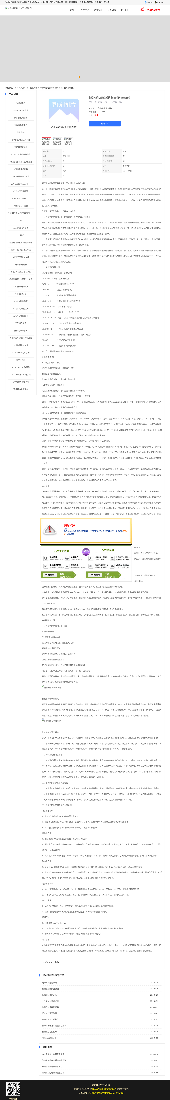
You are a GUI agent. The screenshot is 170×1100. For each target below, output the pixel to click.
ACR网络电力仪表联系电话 (53, 1054)
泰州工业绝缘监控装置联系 (53, 1073)
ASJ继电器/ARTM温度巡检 (21, 162)
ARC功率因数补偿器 (20, 257)
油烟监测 (21, 133)
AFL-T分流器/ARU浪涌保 (20, 375)
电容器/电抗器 (21, 265)
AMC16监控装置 (21, 301)
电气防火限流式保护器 (21, 140)
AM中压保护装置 (21, 206)
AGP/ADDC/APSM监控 (21, 199)
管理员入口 (111, 1093)
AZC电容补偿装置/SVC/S (21, 250)
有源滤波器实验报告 (50, 1019)
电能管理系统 (20, 294)
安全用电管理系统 (20, 111)
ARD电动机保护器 (20, 316)
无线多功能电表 (20, 125)
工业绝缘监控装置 (20, 345)
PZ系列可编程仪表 (21, 309)
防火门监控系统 (20, 331)
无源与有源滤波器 (49, 983)
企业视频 (98, 10)
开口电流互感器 (20, 147)
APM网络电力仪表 (20, 287)
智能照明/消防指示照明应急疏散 (21, 213)
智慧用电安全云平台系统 (21, 272)
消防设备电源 (20, 323)
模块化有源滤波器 (49, 1013)
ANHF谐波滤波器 (49, 1038)
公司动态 (111, 10)
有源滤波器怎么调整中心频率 (54, 1026)
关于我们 (125, 10)
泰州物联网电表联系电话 (52, 1067)
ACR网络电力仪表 (20, 228)
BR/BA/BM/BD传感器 (21, 367)
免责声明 (102, 1093)
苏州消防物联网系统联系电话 (54, 1060)
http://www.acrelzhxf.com (51, 962)
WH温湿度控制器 (21, 169)
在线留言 (105, 124)
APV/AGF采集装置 (21, 191)
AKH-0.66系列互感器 (20, 353)
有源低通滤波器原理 (50, 989)
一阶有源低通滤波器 (50, 1001)
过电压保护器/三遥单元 (20, 184)
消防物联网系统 (20, 118)
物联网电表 (34, 88)
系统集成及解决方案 (20, 382)
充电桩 (21, 235)
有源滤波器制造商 (49, 995)
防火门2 (21, 221)
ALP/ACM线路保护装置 (21, 155)
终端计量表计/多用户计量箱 (20, 279)
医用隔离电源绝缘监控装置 (21, 338)
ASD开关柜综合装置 (20, 177)
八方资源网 (93, 1093)
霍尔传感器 (21, 360)
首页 (72, 10)
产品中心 (85, 10)
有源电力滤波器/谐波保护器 (20, 243)
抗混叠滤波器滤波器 (50, 1007)
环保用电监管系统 (20, 389)
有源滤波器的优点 (49, 1032)
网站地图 (120, 1093)
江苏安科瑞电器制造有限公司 (104, 1089)
